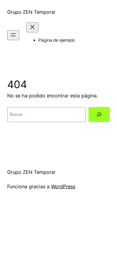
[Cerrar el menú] (32, 27)
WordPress (63, 186)
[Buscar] (99, 114)
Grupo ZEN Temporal (31, 12)
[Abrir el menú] (13, 35)
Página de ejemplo (56, 40)
